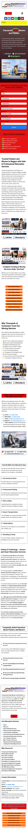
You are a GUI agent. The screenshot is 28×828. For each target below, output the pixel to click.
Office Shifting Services (14, 306)
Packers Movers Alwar (14, 822)
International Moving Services (14, 298)
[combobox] (14, 124)
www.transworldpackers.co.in (17, 420)
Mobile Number (5, 101)
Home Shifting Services (14, 292)
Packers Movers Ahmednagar (14, 813)
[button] (22, 13)
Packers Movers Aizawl (14, 815)
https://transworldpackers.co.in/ (15, 786)
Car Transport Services (14, 289)
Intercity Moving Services (14, 295)
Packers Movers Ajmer (14, 818)
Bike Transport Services (14, 286)
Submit (14, 127)
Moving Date (4, 116)
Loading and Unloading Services (14, 304)
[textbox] (4, 124)
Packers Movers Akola (14, 820)
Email (2, 96)
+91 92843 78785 (13, 414)
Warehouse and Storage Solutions (14, 309)
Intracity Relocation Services (14, 301)
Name (2, 91)
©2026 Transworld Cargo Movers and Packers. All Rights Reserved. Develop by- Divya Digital (14, 806)
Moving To (4, 111)
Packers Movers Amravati (14, 825)
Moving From (4, 106)
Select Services (5, 121)
